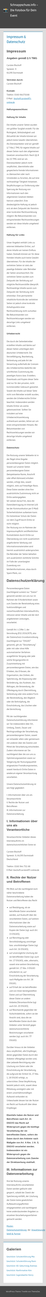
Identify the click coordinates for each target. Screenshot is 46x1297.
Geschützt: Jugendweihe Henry (20, 1275)
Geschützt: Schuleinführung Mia (20, 1256)
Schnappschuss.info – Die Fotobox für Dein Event (24, 10)
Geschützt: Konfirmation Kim (19, 1270)
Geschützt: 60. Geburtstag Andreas (22, 1265)
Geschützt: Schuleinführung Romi (21, 1261)
